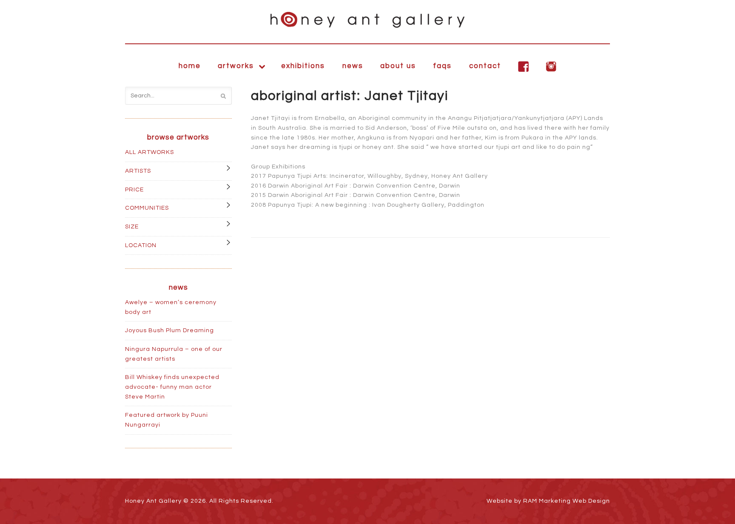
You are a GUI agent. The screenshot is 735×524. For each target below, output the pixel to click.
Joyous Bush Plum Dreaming (169, 330)
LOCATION (141, 245)
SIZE (132, 227)
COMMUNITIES (147, 208)
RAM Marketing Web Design (566, 501)
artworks (236, 66)
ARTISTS (138, 171)
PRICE (134, 190)
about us (398, 66)
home (190, 66)
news (352, 66)
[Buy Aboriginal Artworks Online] (367, 20)
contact (485, 66)
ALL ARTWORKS (149, 152)
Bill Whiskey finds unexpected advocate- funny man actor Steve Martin (172, 386)
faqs (442, 66)
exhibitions (303, 66)
